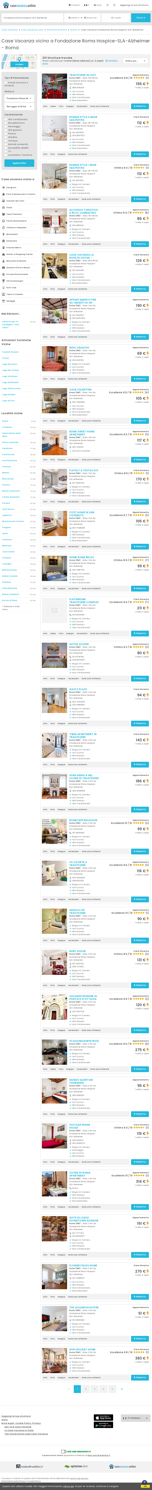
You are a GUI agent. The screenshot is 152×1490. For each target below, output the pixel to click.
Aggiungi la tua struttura (134, 5)
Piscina (11, 133)
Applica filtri (19, 163)
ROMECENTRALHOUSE (83, 820)
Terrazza (12, 140)
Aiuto (99, 5)
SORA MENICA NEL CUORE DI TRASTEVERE (84, 776)
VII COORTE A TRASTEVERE (78, 863)
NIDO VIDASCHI (79, 347)
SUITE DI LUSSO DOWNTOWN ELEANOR (83, 1219)
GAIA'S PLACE (78, 689)
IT (89, 5)
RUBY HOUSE (77, 951)
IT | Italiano (134, 1418)
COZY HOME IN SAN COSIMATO (81, 514)
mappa (19, 64)
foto (61, 106)
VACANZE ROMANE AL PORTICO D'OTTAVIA (83, 997)
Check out (91, 17)
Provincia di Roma (57, 29)
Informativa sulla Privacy (13, 1481)
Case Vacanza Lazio (32, 29)
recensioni (82, 106)
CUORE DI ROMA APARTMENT (80, 1174)
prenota (141, 106)
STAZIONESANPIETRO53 (84, 1041)
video (53, 106)
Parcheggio (14, 126)
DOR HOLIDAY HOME (82, 1349)
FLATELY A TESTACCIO (83, 470)
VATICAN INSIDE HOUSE (79, 1126)
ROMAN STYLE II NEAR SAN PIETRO (83, 118)
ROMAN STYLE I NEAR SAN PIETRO (82, 166)
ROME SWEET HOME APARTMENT (82, 433)
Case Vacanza (9, 29)
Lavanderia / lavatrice (19, 154)
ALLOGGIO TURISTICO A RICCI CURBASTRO (83, 211)
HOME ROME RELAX (81, 557)
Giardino (12, 137)
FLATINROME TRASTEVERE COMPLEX (84, 600)
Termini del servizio (79, 1478)
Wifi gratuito (14, 130)
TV (9, 151)
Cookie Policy (34, 1481)
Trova (139, 17)
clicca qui (68, 1486)
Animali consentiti (17, 144)
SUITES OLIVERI (79, 644)
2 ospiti (117, 17)
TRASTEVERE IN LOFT (82, 75)
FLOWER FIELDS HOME (83, 1265)
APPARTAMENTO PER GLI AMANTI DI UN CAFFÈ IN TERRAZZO (82, 302)
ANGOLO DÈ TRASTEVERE (77, 911)
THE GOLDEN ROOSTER (84, 1307)
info (45, 106)
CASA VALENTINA (80, 389)
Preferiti (76, 5)
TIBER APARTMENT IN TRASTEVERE (83, 735)
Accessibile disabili (17, 147)
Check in (75, 17)
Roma (74, 29)
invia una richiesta (99, 106)
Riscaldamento (16, 122)
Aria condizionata (17, 119)
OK (145, 1486)
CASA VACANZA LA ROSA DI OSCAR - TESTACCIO (81, 257)
